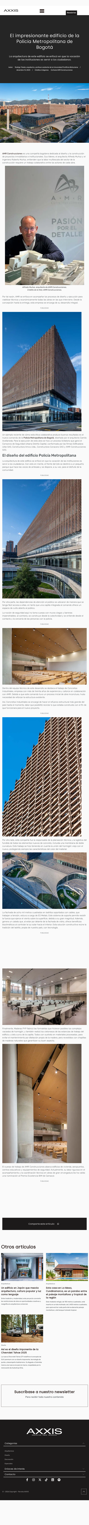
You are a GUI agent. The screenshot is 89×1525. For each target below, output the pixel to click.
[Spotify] (60, 1481)
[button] (58, 1223)
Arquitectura (5, 1284)
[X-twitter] (41, 1481)
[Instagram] (35, 1481)
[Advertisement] (44, 950)
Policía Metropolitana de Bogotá (39, 437)
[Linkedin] (54, 1481)
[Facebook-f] (29, 1481)
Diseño (3, 1345)
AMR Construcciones (12, 153)
